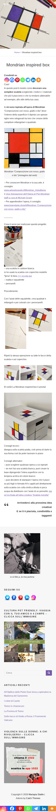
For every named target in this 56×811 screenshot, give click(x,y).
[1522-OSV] (24, 763)
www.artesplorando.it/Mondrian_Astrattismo (25, 190)
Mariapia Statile (36, 794)
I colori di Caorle (12, 701)
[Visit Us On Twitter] (7, 598)
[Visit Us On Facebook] (14, 598)
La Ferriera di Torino (14, 711)
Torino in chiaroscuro (14, 706)
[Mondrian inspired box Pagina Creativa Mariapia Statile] (28, 416)
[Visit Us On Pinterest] (20, 598)
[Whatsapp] (22, 80)
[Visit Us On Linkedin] (27, 598)
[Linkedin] (33, 80)
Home (17, 52)
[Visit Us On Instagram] (33, 598)
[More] (38, 80)
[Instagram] (6, 80)
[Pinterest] (17, 80)
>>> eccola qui (25, 276)
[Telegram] (28, 80)
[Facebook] (12, 80)
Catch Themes (33, 798)
